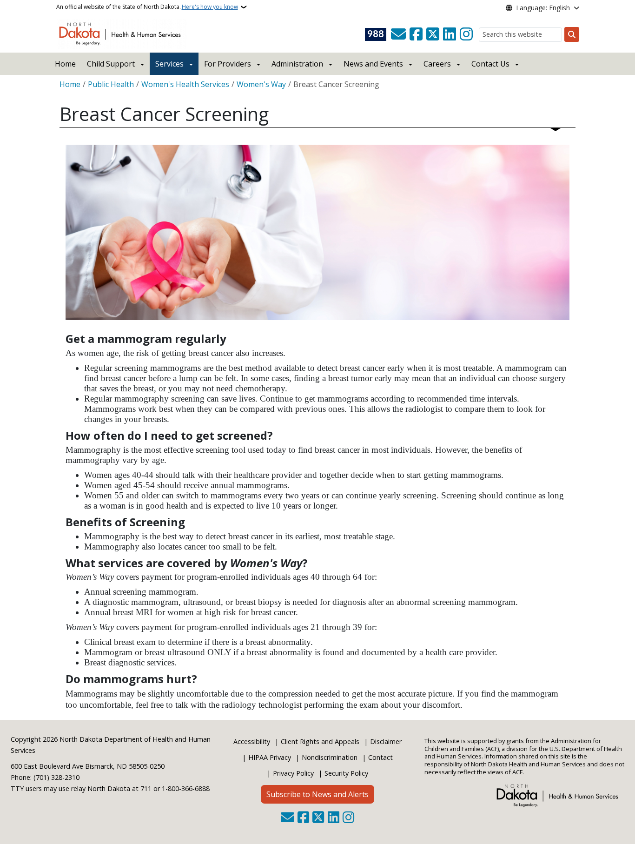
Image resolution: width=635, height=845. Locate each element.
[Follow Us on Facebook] (416, 34)
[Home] (121, 33)
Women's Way (261, 84)
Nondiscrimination (329, 757)
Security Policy (346, 773)
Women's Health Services (185, 84)
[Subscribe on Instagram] (466, 34)
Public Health (111, 84)
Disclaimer (386, 741)
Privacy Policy (293, 773)
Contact (380, 757)
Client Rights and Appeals (320, 741)
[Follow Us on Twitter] (432, 34)
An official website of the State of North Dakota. (147, 7)
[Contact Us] (398, 34)
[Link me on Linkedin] (449, 34)
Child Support (111, 64)
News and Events (373, 64)
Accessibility (251, 741)
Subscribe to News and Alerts (317, 794)
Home (65, 64)
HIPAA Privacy (269, 757)
